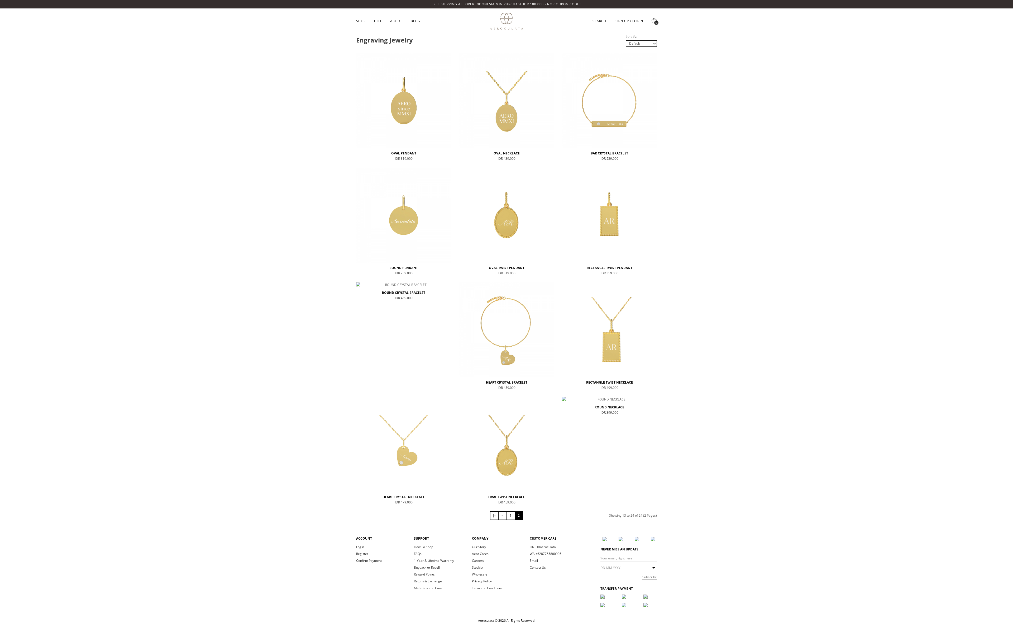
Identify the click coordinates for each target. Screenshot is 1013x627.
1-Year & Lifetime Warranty (434, 561)
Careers (478, 561)
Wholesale (479, 574)
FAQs (418, 554)
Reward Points (424, 574)
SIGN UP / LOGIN (629, 21)
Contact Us (538, 567)
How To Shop (423, 547)
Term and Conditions (487, 588)
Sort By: (631, 36)
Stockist (477, 567)
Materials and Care (428, 588)
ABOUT (396, 21)
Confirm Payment (369, 561)
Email (534, 561)
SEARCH (599, 21)
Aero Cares (480, 554)
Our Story (479, 547)
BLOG (415, 21)
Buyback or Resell (427, 567)
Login (360, 547)
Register (362, 554)
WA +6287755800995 (545, 554)
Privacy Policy (482, 581)
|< (494, 515)
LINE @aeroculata (543, 547)
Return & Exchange (428, 581)
